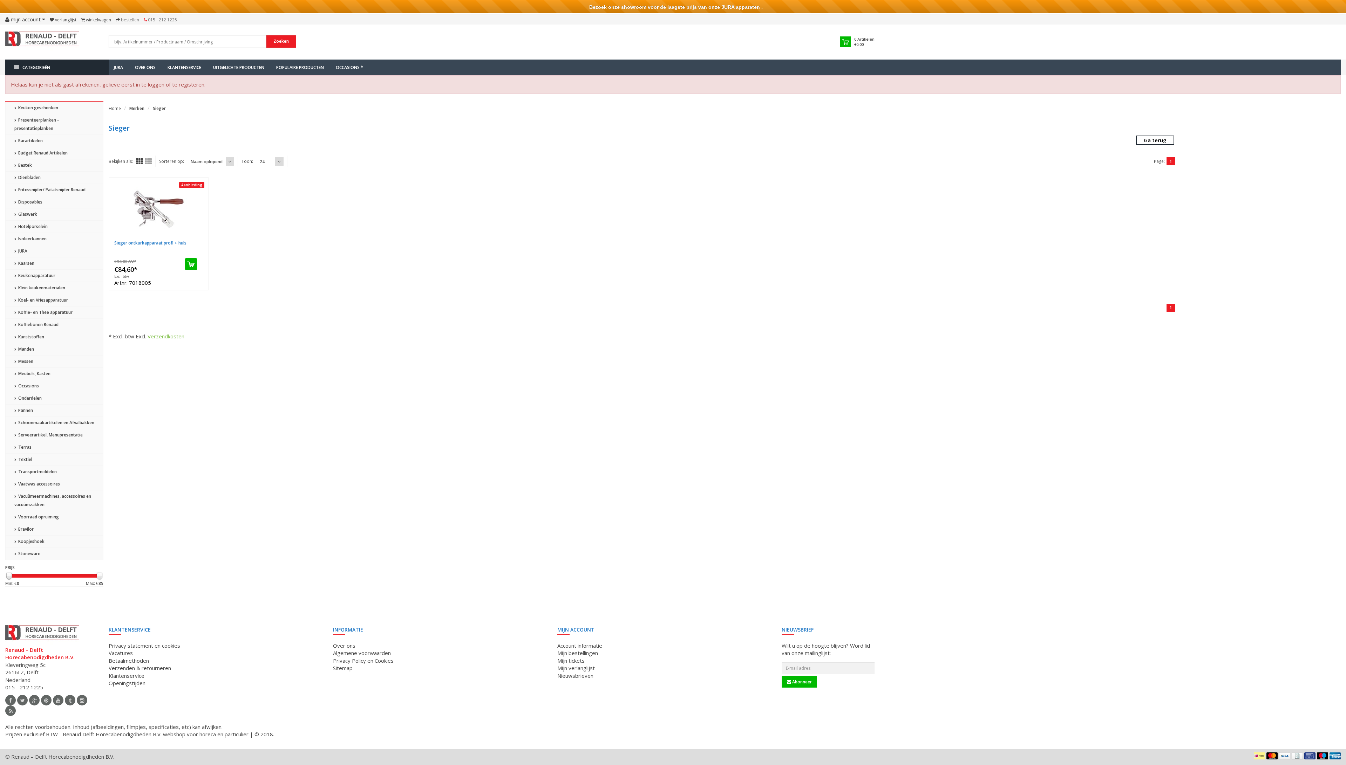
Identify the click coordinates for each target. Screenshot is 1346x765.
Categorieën (36, 67)
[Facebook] (10, 700)
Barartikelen (30, 141)
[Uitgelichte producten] (10, 710)
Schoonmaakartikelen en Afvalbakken (55, 423)
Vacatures (121, 652)
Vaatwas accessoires (38, 484)
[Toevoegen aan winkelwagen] (191, 264)
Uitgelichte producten (238, 67)
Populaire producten (300, 67)
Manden (25, 349)
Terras (24, 447)
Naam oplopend (207, 162)
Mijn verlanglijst (576, 667)
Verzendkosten (166, 336)
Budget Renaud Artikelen (42, 153)
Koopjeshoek (31, 541)
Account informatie (579, 645)
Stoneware (28, 554)
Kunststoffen (30, 337)
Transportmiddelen (37, 472)
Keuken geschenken (37, 108)
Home (115, 108)
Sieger (159, 108)
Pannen (25, 410)
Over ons (145, 67)
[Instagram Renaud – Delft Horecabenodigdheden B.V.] (82, 700)
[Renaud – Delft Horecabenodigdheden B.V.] (42, 41)
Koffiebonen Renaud (38, 325)
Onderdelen (29, 398)
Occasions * (349, 67)
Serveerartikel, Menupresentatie (50, 435)
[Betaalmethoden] (1259, 755)
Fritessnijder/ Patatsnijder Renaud (51, 190)
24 (262, 162)
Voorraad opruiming (38, 517)
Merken (136, 108)
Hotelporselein (32, 226)
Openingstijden (127, 683)
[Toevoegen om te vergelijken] (197, 238)
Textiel (24, 459)
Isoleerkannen (32, 239)
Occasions (28, 386)
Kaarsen (25, 263)
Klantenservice (184, 67)
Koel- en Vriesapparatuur (42, 300)
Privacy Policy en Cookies (363, 660)
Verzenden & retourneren (140, 667)
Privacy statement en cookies (144, 645)
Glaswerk (27, 214)
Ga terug (1155, 140)
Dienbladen (29, 177)
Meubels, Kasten (33, 374)
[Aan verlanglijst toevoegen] (180, 238)
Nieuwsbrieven (575, 675)
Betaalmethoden (129, 660)
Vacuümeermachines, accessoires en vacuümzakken (52, 500)
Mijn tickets (571, 660)
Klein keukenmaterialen (41, 288)
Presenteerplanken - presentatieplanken (36, 124)
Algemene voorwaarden (362, 652)
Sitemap (343, 667)
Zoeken (281, 41)
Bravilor (25, 529)
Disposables (29, 202)
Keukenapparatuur (36, 275)
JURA (118, 67)
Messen (25, 361)
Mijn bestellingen (577, 652)
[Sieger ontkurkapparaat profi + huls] (158, 209)
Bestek (24, 165)
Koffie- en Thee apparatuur (45, 312)
